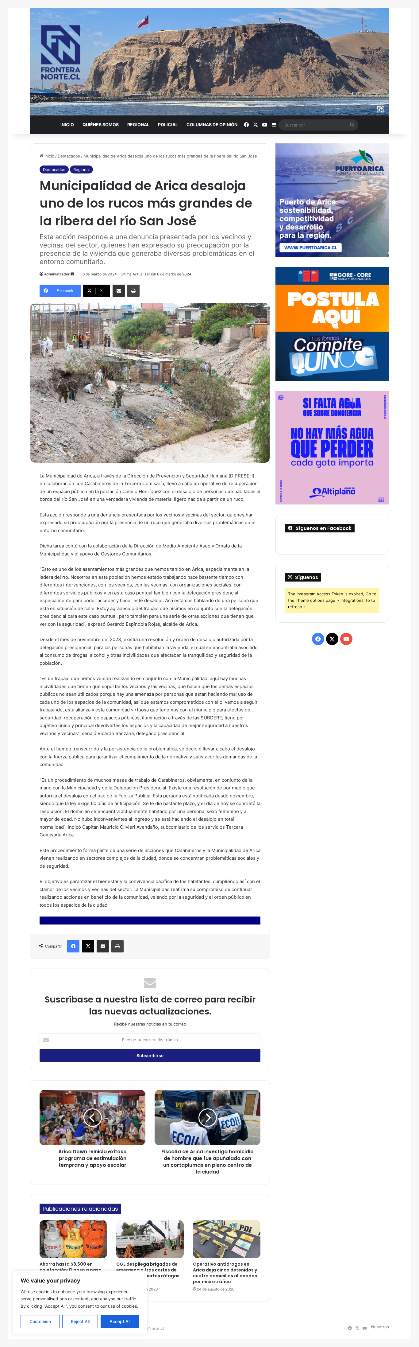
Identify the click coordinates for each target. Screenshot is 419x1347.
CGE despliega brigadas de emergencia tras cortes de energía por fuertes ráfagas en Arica (147, 1273)
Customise (40, 1321)
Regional (138, 124)
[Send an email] (72, 274)
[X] (88, 946)
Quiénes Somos (101, 124)
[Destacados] (209, 61)
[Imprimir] (133, 291)
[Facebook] (73, 946)
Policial (168, 124)
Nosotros (380, 1326)
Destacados (69, 156)
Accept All (120, 1321)
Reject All (80, 1321)
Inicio (67, 124)
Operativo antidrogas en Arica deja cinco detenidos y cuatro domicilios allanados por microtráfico (225, 1273)
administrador (57, 274)
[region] (79, 1303)
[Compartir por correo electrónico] (119, 291)
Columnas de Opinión (211, 124)
